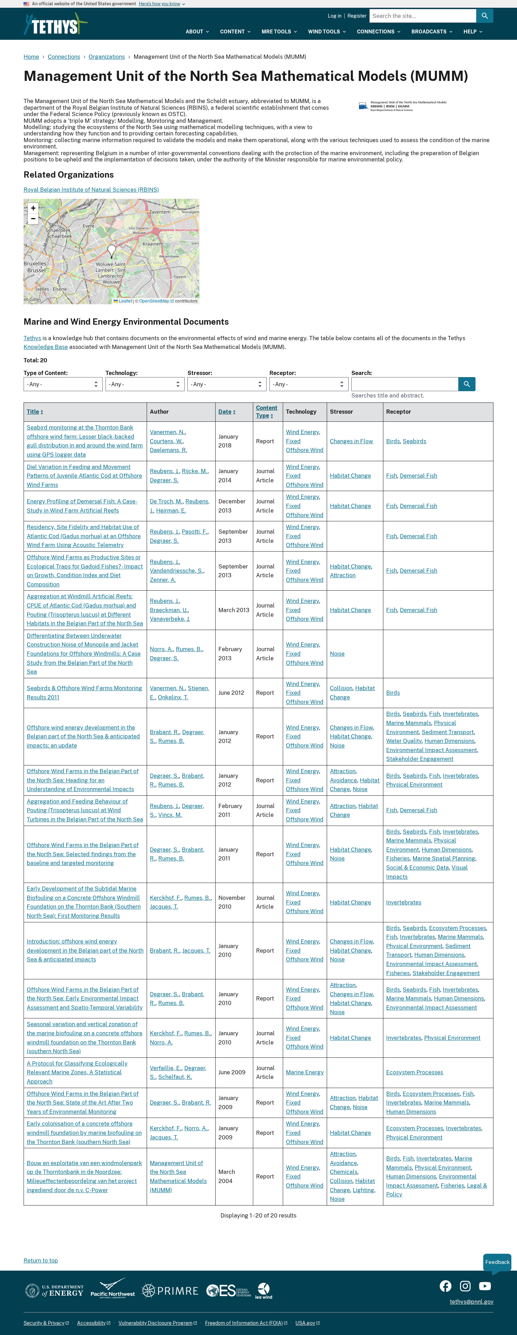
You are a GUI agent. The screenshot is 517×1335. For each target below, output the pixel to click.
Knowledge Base (46, 347)
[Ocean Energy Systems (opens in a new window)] (229, 1291)
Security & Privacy (44, 1323)
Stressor (199, 373)
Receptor (281, 373)
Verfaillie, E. (165, 1068)
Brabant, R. (164, 732)
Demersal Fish (418, 475)
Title (33, 412)
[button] (111, 251)
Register (356, 15)
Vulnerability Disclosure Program (155, 1323)
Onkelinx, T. (173, 697)
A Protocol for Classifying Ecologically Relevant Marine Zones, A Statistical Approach (77, 1072)
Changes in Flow (351, 441)
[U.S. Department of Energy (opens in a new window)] (54, 1291)
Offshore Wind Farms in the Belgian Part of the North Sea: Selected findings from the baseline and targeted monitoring (83, 854)
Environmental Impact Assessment (431, 750)
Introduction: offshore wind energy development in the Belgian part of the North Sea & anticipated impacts (85, 950)
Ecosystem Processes (457, 928)
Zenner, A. (163, 580)
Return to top (41, 1260)
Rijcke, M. (195, 471)
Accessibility (91, 1323)
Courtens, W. (166, 441)
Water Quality (404, 741)
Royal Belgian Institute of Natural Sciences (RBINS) (91, 189)
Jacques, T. (164, 906)
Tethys (32, 338)
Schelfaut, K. (175, 1077)
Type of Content (45, 373)
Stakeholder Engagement (419, 759)
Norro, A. (161, 649)
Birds (393, 441)
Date (224, 412)
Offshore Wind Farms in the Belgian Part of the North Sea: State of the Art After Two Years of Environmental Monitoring (83, 1103)
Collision (341, 688)
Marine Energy (305, 1072)
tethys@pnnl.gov (471, 1301)
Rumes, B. (189, 649)
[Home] (56, 23)
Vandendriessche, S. (176, 570)
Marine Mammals (408, 723)
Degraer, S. (164, 480)
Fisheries (398, 858)
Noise (337, 653)
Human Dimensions (449, 741)
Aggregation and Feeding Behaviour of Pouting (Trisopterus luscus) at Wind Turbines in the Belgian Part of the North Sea (85, 810)
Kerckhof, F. (165, 898)
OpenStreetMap (154, 301)
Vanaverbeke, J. (170, 619)
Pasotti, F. (195, 531)
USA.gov (305, 1323)
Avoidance (343, 780)
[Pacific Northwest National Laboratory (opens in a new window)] (110, 1291)
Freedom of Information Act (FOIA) (244, 1323)
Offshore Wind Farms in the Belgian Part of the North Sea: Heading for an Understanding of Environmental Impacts (83, 780)
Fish (391, 475)
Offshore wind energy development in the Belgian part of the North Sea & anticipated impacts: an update (83, 736)
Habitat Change (350, 475)
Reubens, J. (164, 471)
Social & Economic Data (417, 867)
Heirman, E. (171, 510)
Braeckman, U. (169, 610)
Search (360, 373)
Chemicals (343, 1172)
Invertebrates (460, 714)
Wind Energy (302, 432)
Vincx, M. (170, 815)
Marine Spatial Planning (444, 858)
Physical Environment (414, 784)
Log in (335, 15)
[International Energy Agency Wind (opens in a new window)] (264, 1291)
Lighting (363, 1190)
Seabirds (414, 441)
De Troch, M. (166, 501)
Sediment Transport (448, 732)
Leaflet (125, 301)
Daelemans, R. (168, 450)
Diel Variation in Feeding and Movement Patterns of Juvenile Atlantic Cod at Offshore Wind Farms (84, 476)
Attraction (343, 575)
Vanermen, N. (167, 432)
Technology (121, 373)
